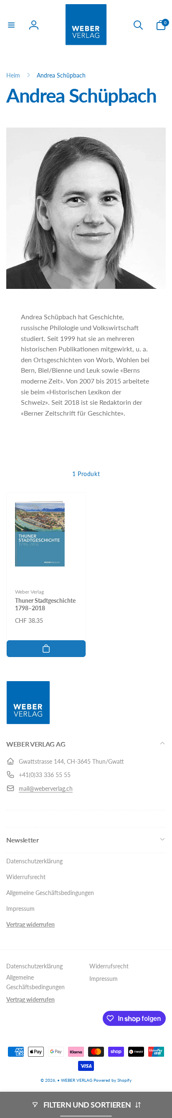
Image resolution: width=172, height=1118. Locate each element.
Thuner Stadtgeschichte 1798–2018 (45, 604)
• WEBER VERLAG (74, 1080)
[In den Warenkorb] (46, 648)
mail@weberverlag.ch (46, 788)
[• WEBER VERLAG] (28, 722)
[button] (11, 25)
